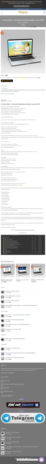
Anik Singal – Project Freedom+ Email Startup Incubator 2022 (7, 280)
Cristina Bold (19, 89)
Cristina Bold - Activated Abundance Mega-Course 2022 (31, 89)
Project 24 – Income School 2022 (22, 279)
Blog (22, 460)
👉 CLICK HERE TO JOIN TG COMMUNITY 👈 (23, 3)
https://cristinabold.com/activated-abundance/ (25, 230)
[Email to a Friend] (8, 94)
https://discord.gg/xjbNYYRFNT (30, 370)
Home (19, 22)
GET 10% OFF (4, 85)
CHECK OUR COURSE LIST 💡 (21, 6)
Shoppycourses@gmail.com (9, 372)
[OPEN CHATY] (41, 459)
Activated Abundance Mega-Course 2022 (10, 89)
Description (3, 100)
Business (25, 22)
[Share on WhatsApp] (2, 94)
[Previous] (1, 274)
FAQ (24, 460)
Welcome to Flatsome (8, 391)
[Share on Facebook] (4, 94)
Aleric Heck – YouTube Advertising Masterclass (14, 384)
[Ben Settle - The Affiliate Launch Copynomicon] (38, 271)
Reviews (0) (9, 100)
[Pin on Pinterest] (11, 94)
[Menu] (1, 12)
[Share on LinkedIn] (13, 94)
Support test (6, 380)
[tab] (3, 101)
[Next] (45, 274)
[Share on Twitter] (6, 94)
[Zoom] (2, 72)
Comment (5, 388)
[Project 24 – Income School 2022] (23, 271)
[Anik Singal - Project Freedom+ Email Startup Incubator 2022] (8, 271)
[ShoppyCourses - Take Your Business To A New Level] (23, 12)
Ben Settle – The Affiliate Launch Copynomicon (37, 280)
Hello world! (6, 387)
